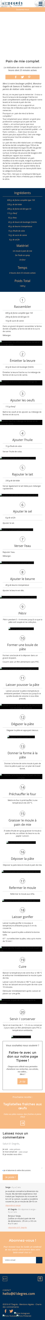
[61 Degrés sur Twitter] (11, 1313)
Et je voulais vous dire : (12, 1154)
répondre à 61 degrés (17, 1227)
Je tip (22, 1081)
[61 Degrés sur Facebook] (5, 1313)
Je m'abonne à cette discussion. (17, 1170)
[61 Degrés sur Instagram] (22, 1313)
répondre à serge (13, 1205)
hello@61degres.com (19, 1293)
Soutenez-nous (22, 9)
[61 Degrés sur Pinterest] (24, 1316)
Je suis (5, 1149)
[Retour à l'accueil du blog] (12, 3)
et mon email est (10, 1151)
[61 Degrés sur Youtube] (10, 1316)
